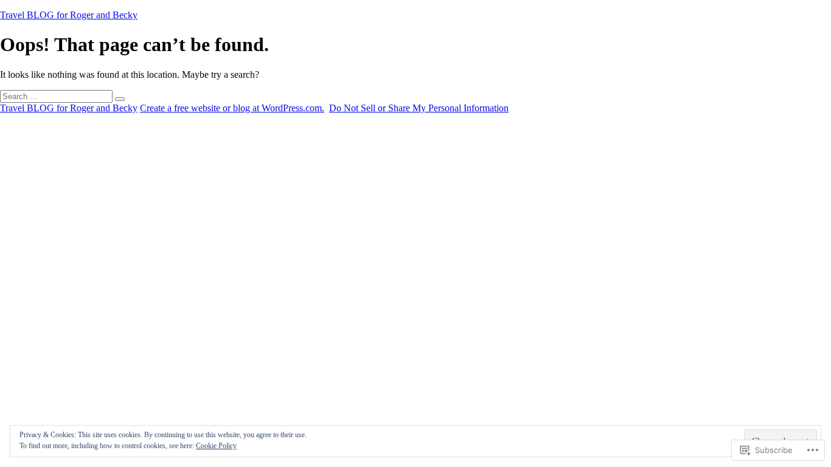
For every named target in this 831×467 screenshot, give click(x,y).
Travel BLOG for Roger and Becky (68, 15)
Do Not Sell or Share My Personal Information (419, 108)
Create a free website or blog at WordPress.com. (232, 108)
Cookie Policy (216, 445)
